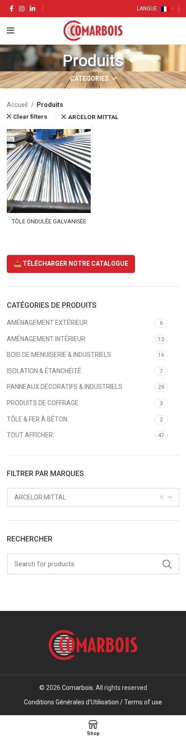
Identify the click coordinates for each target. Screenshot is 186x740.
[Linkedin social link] (32, 8)
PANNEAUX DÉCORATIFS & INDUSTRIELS (64, 386)
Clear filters (30, 117)
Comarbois (77, 687)
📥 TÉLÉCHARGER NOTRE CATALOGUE (71, 263)
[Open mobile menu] (10, 31)
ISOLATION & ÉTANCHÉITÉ (44, 371)
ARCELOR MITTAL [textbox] (40, 497)
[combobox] (93, 497)
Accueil (18, 104)
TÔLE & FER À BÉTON (37, 419)
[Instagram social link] (21, 8)
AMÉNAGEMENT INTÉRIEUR (46, 338)
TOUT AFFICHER (30, 435)
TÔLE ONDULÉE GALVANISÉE (49, 221)
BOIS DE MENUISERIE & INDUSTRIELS (59, 354)
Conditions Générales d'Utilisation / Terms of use (93, 702)
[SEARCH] (167, 564)
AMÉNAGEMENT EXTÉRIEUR (47, 322)
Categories (89, 78)
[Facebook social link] (11, 8)
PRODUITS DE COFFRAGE (43, 403)
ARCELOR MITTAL (93, 117)
